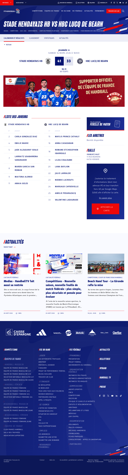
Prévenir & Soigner (46, 365)
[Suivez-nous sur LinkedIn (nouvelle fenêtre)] (123, 2)
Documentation (77, 421)
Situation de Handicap (47, 414)
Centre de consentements (116, 461)
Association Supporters (14, 435)
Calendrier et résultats (14, 38)
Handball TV (105, 377)
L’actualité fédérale (11, 277)
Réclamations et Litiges (79, 410)
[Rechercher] (123, 11)
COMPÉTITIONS (74, 395)
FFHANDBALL (75, 356)
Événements (99, 11)
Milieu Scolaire (45, 374)
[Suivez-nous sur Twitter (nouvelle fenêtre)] (117, 2)
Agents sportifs (75, 389)
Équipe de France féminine (15, 388)
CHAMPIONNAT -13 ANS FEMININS (70, 31)
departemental (33, 31)
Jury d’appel (74, 416)
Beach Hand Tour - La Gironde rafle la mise (106, 283)
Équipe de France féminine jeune (17, 421)
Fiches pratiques (76, 436)
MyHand (103, 368)
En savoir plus (105, 198)
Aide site (52, 460)
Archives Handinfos (77, 430)
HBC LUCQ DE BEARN (97, 61)
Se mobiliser (43, 388)
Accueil (6, 31)
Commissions (76, 386)
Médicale (72, 413)
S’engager (45, 382)
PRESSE (103, 387)
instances (5, 3)
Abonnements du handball (80, 365)
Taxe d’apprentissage (47, 426)
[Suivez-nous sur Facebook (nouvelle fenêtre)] (111, 2)
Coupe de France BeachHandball (110, 277)
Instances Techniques (78, 381)
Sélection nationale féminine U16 (18, 397)
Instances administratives (80, 378)
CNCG (71, 392)
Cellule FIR (43, 423)
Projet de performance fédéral (52, 371)
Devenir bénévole (46, 394)
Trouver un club (45, 377)
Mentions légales (93, 460)
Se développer (44, 385)
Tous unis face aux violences (51, 391)
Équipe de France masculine (16, 368)
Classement (34, 38)
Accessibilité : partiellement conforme (71, 460)
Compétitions (37, 11)
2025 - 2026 (23, 31)
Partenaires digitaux (47, 397)
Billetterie (105, 359)
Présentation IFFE (45, 411)
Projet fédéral (75, 362)
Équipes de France (52, 11)
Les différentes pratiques (49, 359)
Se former (44, 405)
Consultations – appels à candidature (85, 439)
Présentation (74, 359)
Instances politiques (77, 375)
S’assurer (42, 368)
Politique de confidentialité (95, 461)
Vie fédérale (77, 11)
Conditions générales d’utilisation (114, 460)
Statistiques (49, 38)
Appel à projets (45, 400)
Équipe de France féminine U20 (17, 391)
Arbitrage (73, 407)
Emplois (43, 431)
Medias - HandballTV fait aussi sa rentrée (19, 283)
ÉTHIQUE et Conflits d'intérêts (82, 401)
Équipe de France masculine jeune (18, 410)
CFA (40, 417)
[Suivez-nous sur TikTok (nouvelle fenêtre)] (126, 2)
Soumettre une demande (48, 440)
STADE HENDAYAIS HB (30, 61)
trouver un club (113, 11)
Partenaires (76, 444)
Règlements (74, 424)
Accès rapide (20, 3)
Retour (8, 44)
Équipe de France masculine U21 (17, 371)
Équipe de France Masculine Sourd (19, 380)
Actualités (88, 11)
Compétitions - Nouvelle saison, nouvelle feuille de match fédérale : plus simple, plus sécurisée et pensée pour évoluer (64, 289)
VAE (39, 420)
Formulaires (74, 433)
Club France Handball (13, 429)
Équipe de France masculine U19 (17, 374)
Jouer (42, 356)
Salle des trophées (12, 432)
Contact (42, 460)
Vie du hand (65, 11)
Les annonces (44, 434)
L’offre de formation (47, 408)
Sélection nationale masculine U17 (19, 377)
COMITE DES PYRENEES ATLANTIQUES (49, 31)
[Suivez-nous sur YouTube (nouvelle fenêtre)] (120, 2)
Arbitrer (42, 362)
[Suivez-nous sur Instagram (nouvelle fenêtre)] (114, 2)
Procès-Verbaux (75, 427)
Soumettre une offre (47, 437)
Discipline (73, 398)
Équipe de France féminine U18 (17, 394)
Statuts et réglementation (80, 404)
